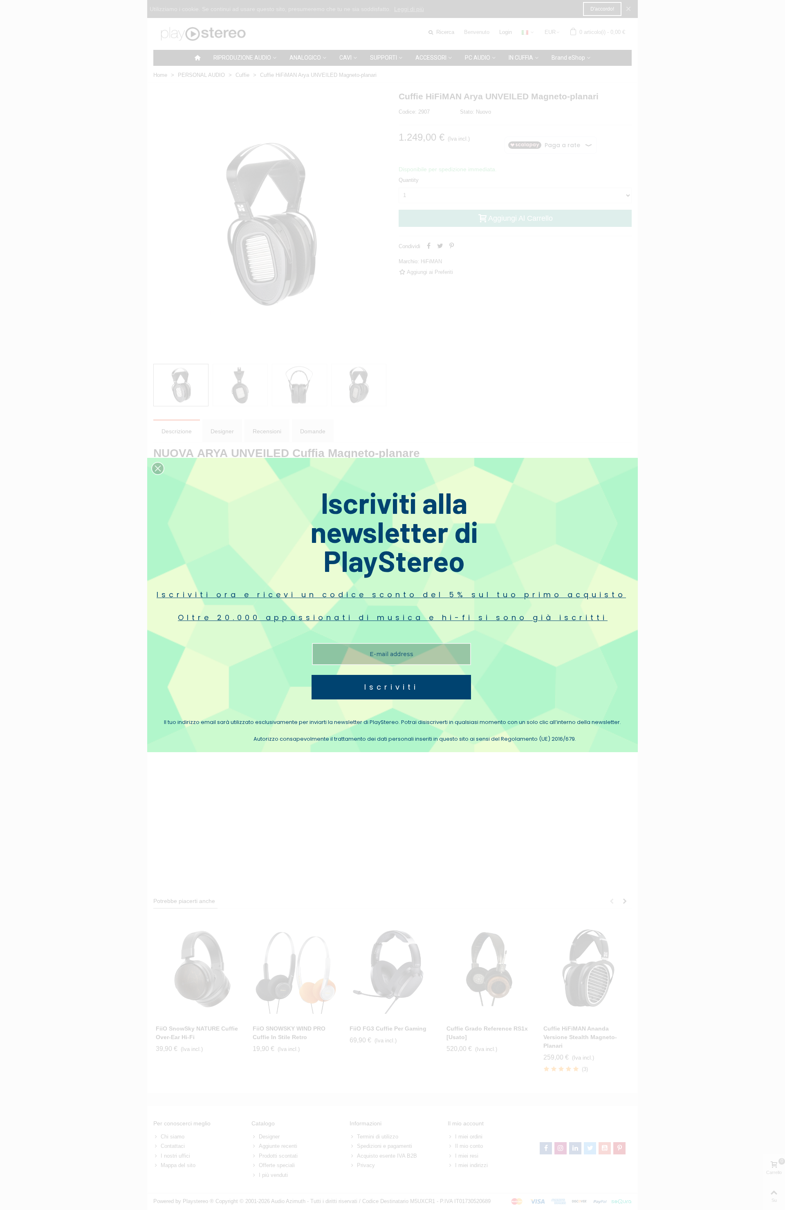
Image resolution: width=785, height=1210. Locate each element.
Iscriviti (391, 687)
